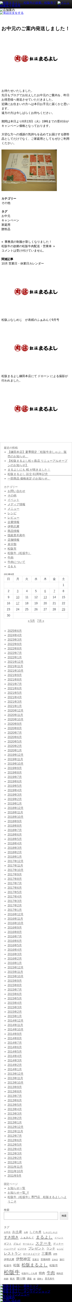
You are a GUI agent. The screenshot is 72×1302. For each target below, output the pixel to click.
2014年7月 (15, 1042)
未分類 (12, 544)
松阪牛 (12, 1272)
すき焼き (11, 1237)
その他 (5, 203)
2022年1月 (15, 657)
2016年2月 (15, 958)
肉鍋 (6, 1278)
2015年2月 (15, 1011)
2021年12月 (15, 661)
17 (17, 603)
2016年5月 (15, 945)
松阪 (16, 1265)
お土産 (17, 1232)
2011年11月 (15, 1166)
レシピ (12, 513)
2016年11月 (15, 918)
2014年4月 (15, 1056)
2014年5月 (15, 1051)
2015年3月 (15, 1007)
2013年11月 (15, 1078)
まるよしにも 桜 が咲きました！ (29, 469)
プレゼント (36, 1248)
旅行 (62, 1259)
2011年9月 (14, 1175)
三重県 (47, 1253)
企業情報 (13, 522)
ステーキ (43, 1243)
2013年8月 (15, 1091)
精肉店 (59, 1273)
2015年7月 (15, 989)
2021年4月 (15, 697)
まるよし (44, 1237)
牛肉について (16, 562)
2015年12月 (15, 967)
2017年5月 (15, 892)
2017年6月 (15, 887)
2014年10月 (15, 1029)
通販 (29, 1278)
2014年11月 (15, 1025)
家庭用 (5, 224)
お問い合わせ (16, 491)
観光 (12, 1278)
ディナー (58, 1243)
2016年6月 (15, 940)
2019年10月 (15, 763)
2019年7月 (15, 777)
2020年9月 (15, 723)
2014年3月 (15, 1060)
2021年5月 (15, 692)
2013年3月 (15, 1113)
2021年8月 (15, 679)
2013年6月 (15, 1100)
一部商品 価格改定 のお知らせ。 (29, 478)
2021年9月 (15, 675)
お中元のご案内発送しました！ (35, 28)
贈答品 (5, 229)
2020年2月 (15, 746)
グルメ (17, 1243)
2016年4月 (15, 949)
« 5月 (31, 620)
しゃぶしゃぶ (50, 1232)
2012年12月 (15, 1126)
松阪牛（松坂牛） (19, 553)
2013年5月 (15, 1104)
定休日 (55, 1259)
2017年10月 (15, 870)
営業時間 (45, 1259)
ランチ (50, 1248)
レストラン (12, 1253)
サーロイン (28, 1244)
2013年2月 (15, 1118)
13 (45, 597)
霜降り (40, 1279)
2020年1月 (15, 750)
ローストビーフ (31, 1254)
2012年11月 (15, 1131)
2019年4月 (15, 790)
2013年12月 (15, 1073)
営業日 (35, 1259)
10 (17, 597)
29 (63, 609)
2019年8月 (15, 772)
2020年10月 (15, 719)
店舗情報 (13, 539)
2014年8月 (15, 1038)
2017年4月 (15, 896)
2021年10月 (15, 670)
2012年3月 (15, 1153)
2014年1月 (15, 1069)
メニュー (13, 508)
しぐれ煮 (35, 1232)
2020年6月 (15, 737)
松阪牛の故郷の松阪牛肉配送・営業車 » (28, 246)
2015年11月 (15, 971)
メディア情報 (16, 504)
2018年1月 (15, 856)
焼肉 (42, 1273)
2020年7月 (15, 732)
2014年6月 (15, 1047)
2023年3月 (15, 639)
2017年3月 (15, 901)
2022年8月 (15, 648)
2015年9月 (15, 980)
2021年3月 (15, 701)
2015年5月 (15, 998)
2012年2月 (15, 1158)
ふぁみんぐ (27, 1237)
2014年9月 (15, 1033)
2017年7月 (15, 883)
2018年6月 (15, 834)
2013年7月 (15, 1095)
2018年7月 (15, 830)
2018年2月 (15, 852)
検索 (64, 1215)
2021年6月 (15, 688)
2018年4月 (15, 843)
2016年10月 (15, 923)
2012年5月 (15, 1144)
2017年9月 (15, 874)
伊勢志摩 (13, 526)
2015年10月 (15, 976)
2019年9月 (15, 768)
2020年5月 (15, 741)
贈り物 (20, 1278)
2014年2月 (15, 1064)
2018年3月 (15, 847)
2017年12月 (15, 861)
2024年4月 (15, 635)
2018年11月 (15, 812)
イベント (13, 499)
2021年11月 (15, 666)
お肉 (26, 1232)
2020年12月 (15, 710)
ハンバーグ (10, 1248)
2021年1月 (15, 706)
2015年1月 (15, 1016)
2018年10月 (15, 816)
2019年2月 (15, 799)
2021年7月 (15, 684)
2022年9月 (15, 644)
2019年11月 (15, 759)
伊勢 (55, 1254)
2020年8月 (15, 728)
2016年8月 (15, 932)
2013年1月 (15, 1122)
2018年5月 (15, 839)
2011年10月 (15, 1171)
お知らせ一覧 (16, 1188)
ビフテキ (22, 1249)
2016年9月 (15, 927)
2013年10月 (15, 1082)
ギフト (8, 1243)
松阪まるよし (35, 1265)
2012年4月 (15, 1149)
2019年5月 (15, 785)
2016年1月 (15, 963)
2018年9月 (15, 821)
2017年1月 (15, 909)
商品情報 (13, 531)
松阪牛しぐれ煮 (29, 1273)
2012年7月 (15, 1135)
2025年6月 (15, 630)
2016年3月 (15, 954)
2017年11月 (15, 865)
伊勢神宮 (23, 1259)
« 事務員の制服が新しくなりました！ (26, 241)
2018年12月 (15, 808)
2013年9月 (15, 1087)
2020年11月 (15, 715)
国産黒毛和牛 (16, 535)
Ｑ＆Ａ (12, 566)
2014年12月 (15, 1020)
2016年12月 (15, 914)
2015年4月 (15, 1002)
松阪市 (12, 548)
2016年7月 (15, 936)
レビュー (13, 517)
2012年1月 (15, 1162)
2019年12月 (15, 754)
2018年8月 (15, 825)
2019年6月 (15, 781)
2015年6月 (15, 994)
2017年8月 (15, 878)
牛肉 (10, 557)
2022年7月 (15, 653)
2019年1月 (15, 803)
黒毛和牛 (49, 1278)
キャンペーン (10, 220)
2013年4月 (15, 1109)
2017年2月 (15, 905)
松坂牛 (8, 1265)
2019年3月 (15, 794)
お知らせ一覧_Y (18, 1192)
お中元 (5, 215)
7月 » (40, 620)
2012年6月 (15, 1140)
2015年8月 (15, 985)
